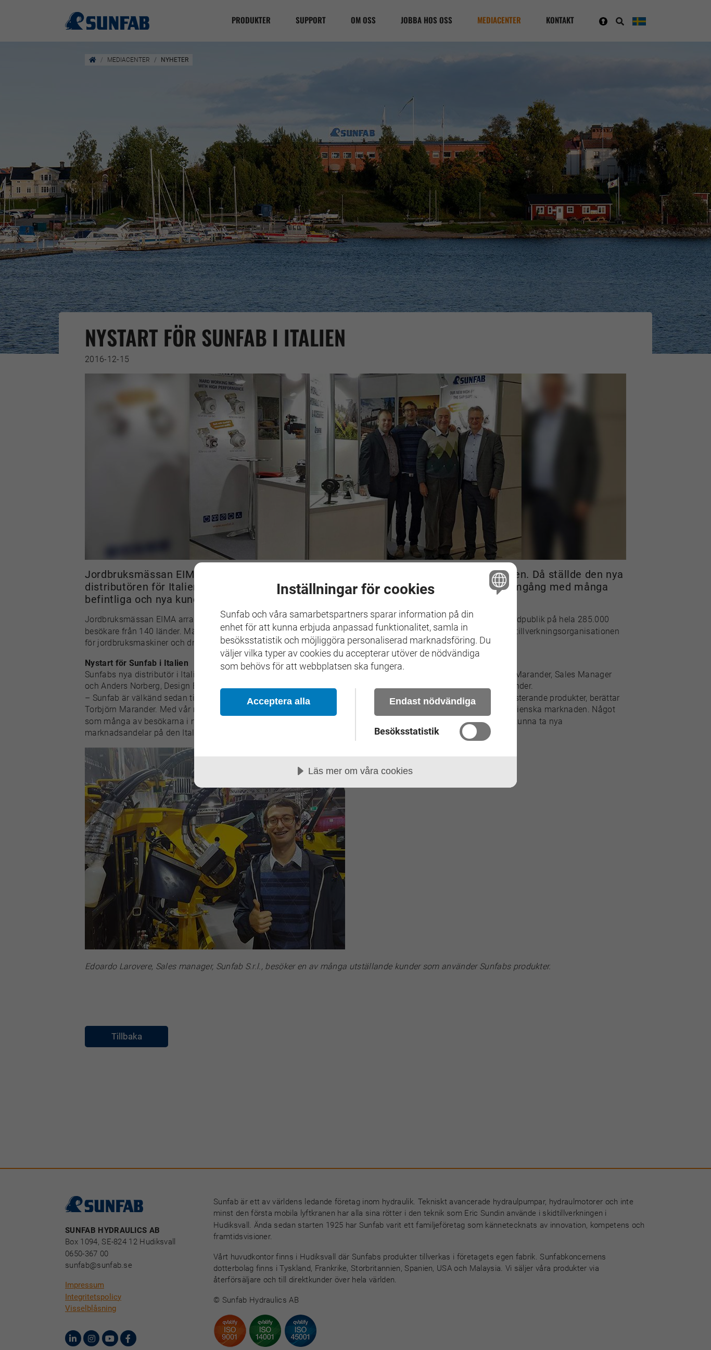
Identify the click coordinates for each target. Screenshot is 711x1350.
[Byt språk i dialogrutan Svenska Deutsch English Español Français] (497, 581)
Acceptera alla (278, 701)
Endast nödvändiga (432, 701)
